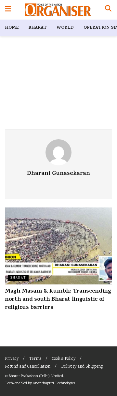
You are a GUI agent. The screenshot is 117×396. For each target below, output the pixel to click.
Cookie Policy (63, 359)
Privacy (12, 359)
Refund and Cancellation (27, 367)
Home (12, 28)
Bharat (37, 28)
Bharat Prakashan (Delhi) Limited (36, 376)
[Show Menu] (8, 10)
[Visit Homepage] (58, 9)
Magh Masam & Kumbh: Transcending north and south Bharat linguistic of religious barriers (58, 300)
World (65, 28)
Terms (35, 359)
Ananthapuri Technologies (54, 383)
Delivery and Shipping (82, 367)
